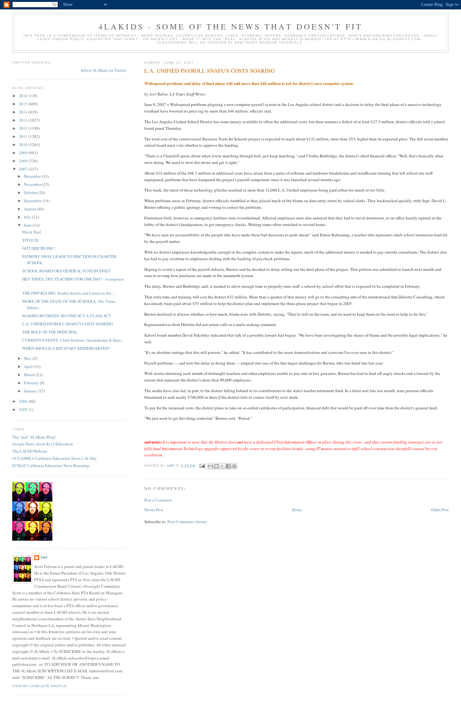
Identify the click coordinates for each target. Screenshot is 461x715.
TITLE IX (30, 240)
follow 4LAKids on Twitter (103, 70)
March (30, 374)
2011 (24, 136)
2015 (24, 104)
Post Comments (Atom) (187, 521)
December (33, 176)
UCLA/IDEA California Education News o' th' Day (54, 458)
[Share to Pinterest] (234, 466)
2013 (24, 120)
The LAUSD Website (29, 451)
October (31, 192)
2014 (24, 112)
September (33, 200)
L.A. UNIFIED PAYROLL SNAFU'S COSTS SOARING (67, 324)
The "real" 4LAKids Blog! (34, 437)
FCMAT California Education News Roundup (50, 465)
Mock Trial (31, 232)
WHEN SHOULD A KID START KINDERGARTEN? (66, 348)
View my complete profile (39, 686)
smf (44, 557)
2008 (24, 161)
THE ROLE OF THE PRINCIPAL (49, 332)
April (29, 366)
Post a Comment (158, 500)
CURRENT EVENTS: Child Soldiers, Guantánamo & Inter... (72, 340)
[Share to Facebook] (228, 466)
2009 (24, 152)
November (33, 184)
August (30, 209)
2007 (24, 169)
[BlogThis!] (216, 466)
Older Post (440, 510)
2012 (24, 128)
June (28, 225)
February (32, 383)
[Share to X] (222, 466)
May (28, 358)
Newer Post (153, 510)
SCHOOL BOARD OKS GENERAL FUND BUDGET (66, 271)
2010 (24, 144)
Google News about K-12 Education (42, 444)
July (28, 217)
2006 (24, 401)
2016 (24, 95)
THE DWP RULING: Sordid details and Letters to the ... (68, 293)
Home (297, 510)
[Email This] (210, 466)
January (31, 391)
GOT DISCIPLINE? (38, 248)
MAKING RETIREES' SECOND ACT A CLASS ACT (66, 315)
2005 (24, 409)
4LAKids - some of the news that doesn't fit (230, 26)
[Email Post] (202, 465)
